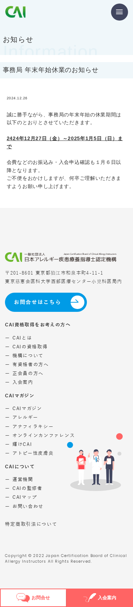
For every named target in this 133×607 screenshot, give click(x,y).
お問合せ (41, 597)
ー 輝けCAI (18, 444)
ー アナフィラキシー (29, 426)
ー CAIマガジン (23, 408)
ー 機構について (24, 355)
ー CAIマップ (21, 497)
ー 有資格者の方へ (27, 364)
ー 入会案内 (19, 382)
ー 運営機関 (19, 479)
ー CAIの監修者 (23, 488)
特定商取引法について (31, 524)
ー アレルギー (21, 417)
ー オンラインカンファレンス (40, 435)
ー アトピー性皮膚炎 (29, 453)
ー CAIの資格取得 (26, 346)
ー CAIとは (18, 338)
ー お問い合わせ (24, 506)
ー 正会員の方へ (24, 373)
